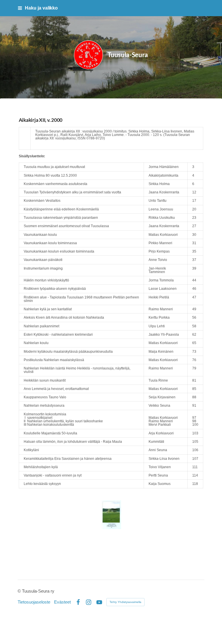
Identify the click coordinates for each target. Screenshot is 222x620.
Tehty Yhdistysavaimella (125, 602)
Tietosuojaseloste (34, 602)
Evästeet (62, 602)
